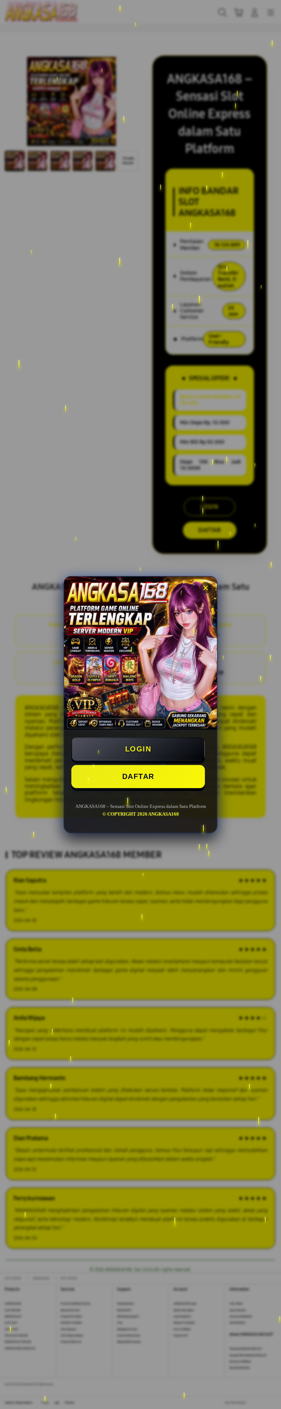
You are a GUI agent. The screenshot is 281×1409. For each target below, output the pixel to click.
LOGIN (138, 749)
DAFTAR (138, 776)
